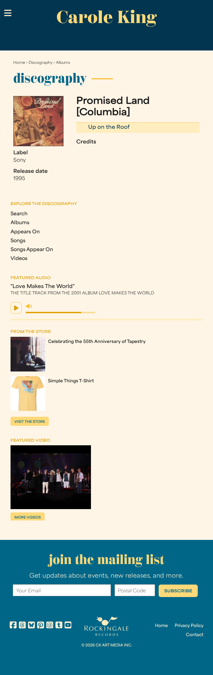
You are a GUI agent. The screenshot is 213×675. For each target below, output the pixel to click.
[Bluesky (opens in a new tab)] (31, 626)
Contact (194, 635)
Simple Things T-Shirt (71, 381)
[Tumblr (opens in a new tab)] (58, 626)
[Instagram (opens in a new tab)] (49, 626)
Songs (18, 241)
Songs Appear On (32, 249)
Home (19, 63)
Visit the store (29, 422)
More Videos (27, 517)
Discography (40, 63)
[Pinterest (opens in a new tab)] (40, 626)
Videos (19, 258)
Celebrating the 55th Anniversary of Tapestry (97, 342)
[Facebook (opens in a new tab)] (13, 626)
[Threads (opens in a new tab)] (22, 626)
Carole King (106, 16)
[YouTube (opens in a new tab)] (68, 626)
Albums (63, 63)
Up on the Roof (109, 127)
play (16, 308)
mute (29, 306)
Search (19, 214)
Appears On (25, 232)
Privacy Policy (189, 626)
